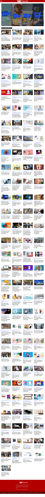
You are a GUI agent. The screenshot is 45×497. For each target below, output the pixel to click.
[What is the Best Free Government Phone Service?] (39, 354)
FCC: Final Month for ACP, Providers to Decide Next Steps (16, 217)
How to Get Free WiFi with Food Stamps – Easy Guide (5, 232)
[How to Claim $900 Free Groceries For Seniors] (39, 181)
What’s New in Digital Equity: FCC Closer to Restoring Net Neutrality (38, 53)
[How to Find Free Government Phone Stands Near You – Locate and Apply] (28, 225)
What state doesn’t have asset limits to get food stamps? (17, 347)
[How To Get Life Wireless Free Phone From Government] (39, 138)
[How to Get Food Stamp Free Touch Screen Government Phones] (28, 326)
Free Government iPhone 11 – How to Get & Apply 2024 (17, 101)
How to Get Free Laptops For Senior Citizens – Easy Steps (5, 131)
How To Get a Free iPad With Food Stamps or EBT (16, 261)
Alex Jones (19, 24)
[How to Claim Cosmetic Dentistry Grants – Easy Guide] (39, 396)
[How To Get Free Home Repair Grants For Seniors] (17, 240)
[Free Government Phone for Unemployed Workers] (6, 240)
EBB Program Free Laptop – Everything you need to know (5, 203)
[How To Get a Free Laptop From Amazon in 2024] (28, 396)
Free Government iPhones (6, 28)
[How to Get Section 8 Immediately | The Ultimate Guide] (17, 296)
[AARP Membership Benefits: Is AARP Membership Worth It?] (28, 253)
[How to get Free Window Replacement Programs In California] (6, 32)
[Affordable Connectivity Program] (28, 296)
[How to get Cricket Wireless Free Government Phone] (28, 282)
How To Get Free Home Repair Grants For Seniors (16, 247)
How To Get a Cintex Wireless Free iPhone (16, 433)
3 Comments (15, 24)
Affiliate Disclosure (15, 492)
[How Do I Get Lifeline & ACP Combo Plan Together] (39, 383)
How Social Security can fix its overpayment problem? (39, 302)
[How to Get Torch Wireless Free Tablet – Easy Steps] (39, 32)
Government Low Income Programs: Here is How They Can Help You (28, 432)
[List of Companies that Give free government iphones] (39, 92)
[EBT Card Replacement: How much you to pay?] (17, 32)
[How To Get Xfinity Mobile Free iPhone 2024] (6, 425)
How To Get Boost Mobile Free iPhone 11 (27, 419)
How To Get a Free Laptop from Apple (27, 448)
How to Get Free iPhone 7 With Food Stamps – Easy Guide (6, 68)
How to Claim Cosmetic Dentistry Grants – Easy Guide (38, 403)
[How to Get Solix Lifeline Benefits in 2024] (28, 122)
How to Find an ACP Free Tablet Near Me (5, 173)
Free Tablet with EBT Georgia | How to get (27, 173)
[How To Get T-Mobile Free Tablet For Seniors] (6, 211)
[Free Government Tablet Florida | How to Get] (17, 122)
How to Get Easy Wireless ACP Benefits (27, 461)
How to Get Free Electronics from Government (26, 247)
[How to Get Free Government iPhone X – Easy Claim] (28, 340)
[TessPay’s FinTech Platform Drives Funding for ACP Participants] (17, 181)
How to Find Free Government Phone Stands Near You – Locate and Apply (27, 232)
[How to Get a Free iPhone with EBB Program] (17, 368)
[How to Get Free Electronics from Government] (28, 240)
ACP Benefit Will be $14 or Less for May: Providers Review (39, 446)
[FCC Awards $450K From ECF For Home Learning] (6, 468)
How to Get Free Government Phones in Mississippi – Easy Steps (28, 274)
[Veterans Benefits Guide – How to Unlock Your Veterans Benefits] (17, 225)
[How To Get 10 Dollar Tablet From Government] (39, 152)
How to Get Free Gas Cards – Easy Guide (27, 67)
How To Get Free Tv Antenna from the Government (16, 389)
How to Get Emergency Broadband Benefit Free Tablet (27, 204)
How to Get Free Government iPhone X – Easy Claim (28, 347)
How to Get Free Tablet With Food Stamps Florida (38, 274)
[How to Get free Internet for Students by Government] (28, 311)
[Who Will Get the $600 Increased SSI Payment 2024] (39, 107)
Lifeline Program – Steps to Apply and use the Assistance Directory (6, 19)
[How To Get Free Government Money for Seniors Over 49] (28, 211)
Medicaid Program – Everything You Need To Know (17, 360)
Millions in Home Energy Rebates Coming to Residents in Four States (39, 203)
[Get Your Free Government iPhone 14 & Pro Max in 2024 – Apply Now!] (39, 76)
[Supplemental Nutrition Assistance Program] (39, 454)
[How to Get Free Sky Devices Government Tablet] (17, 411)
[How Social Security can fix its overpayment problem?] (39, 296)
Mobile (28, 16)
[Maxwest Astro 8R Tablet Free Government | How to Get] (6, 396)
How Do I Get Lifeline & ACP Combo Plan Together (39, 390)
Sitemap (18, 494)
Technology (27, 37)
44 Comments (26, 23)
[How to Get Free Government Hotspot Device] (17, 396)
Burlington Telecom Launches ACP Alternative (27, 374)
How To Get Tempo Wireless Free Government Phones (16, 145)
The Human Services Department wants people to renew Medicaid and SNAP (5, 289)
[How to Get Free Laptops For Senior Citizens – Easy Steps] (6, 122)
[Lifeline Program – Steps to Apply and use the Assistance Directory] (28, 107)
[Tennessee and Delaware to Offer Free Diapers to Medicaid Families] (6, 368)
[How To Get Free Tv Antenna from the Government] (17, 383)
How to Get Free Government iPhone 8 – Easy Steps (38, 318)
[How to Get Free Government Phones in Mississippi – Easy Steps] (28, 267)
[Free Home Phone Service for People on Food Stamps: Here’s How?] (6, 181)
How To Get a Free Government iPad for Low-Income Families (17, 20)
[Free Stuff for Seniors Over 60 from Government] (39, 225)
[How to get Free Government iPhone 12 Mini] (28, 76)
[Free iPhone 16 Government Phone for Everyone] (6, 92)
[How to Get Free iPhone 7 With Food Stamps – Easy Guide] (6, 60)
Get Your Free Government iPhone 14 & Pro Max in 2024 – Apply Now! (38, 20)
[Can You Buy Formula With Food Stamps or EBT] (17, 46)
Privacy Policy (30, 492)
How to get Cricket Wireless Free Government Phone (27, 288)
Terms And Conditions (23, 492)
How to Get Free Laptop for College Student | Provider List (6, 85)
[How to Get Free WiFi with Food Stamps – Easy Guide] (6, 225)
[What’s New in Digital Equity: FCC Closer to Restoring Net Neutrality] (39, 46)
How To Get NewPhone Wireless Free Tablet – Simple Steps (27, 390)
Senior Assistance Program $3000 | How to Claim (39, 347)
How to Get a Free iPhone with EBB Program (15, 376)
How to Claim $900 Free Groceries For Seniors (39, 187)
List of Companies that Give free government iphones (38, 99)
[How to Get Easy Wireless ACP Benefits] (28, 454)
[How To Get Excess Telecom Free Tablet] (6, 354)
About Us (7, 494)
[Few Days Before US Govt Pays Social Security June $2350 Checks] (28, 181)
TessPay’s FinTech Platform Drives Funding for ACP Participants (15, 188)
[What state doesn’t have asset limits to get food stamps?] (17, 340)
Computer (4, 80)
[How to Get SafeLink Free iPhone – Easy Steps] (17, 60)
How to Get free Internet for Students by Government (28, 318)
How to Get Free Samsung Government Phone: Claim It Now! (5, 53)
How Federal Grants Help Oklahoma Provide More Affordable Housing (6, 418)
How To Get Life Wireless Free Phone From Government (38, 145)
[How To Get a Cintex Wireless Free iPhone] (17, 425)
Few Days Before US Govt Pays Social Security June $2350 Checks (27, 188)
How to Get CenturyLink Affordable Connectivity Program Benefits (17, 174)
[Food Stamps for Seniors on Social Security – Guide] (39, 122)
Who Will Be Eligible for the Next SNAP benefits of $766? (28, 158)
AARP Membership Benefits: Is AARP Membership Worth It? (27, 260)
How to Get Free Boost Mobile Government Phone (5, 144)
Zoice (11, 494)
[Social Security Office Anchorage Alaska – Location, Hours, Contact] (39, 211)
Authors (40, 492)
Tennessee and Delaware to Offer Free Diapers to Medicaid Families (5, 375)
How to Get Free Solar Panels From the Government (27, 145)
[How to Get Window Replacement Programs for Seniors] (6, 340)
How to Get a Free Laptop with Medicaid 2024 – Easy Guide (5, 275)
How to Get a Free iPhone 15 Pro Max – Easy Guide (5, 304)
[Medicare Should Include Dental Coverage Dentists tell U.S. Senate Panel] (17, 282)
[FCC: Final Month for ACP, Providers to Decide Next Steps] (17, 211)
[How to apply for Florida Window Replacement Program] (17, 454)
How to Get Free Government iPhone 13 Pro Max (38, 246)
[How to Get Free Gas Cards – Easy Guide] (28, 60)
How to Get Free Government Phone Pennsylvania (38, 433)
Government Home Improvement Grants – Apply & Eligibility (5, 390)
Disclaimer (10, 492)
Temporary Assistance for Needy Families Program (16, 204)
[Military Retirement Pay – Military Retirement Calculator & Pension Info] (6, 311)
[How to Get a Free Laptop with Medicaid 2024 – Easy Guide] (6, 267)
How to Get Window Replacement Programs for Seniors (6, 347)
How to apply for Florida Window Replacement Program (16, 461)
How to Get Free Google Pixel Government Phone (6, 460)
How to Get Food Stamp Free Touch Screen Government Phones (28, 333)
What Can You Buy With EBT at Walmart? (5, 260)
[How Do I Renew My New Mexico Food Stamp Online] (17, 440)
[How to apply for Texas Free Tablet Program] (39, 368)
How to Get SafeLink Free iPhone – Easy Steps (16, 68)
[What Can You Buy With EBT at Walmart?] (6, 253)
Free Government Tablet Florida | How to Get (16, 129)
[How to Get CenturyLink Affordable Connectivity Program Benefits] (17, 167)
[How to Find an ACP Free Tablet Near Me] (6, 167)
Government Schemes (6, 14)
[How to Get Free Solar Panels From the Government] (28, 138)
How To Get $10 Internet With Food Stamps (38, 418)
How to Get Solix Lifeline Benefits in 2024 (27, 129)
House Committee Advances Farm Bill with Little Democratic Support (38, 173)
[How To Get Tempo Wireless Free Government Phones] (17, 138)
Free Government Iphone (17, 15)
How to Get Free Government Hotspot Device (16, 403)
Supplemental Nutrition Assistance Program (39, 460)
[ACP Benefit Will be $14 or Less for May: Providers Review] (39, 440)
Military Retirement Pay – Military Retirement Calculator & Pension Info (5, 318)
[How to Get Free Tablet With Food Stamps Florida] (39, 267)
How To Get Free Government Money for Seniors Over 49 (27, 217)
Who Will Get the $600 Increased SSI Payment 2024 (38, 114)
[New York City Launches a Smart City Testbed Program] (6, 440)
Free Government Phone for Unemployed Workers (6, 247)
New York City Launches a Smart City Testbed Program (6, 446)
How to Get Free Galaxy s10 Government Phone (38, 332)
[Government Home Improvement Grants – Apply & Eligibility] (6, 383)
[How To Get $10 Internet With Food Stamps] (39, 411)
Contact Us (4, 494)
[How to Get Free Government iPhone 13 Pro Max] (39, 240)
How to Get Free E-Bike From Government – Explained (5, 334)
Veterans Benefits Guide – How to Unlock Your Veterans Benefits (17, 232)
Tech (14, 14)
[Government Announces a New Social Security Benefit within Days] (17, 311)
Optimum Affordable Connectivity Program (38, 288)
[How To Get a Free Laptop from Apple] (28, 440)
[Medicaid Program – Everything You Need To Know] (17, 354)
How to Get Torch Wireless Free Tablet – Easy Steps (38, 39)
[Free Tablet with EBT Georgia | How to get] (28, 167)
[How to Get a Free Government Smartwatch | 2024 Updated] (6, 152)
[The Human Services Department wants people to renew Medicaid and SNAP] (6, 282)
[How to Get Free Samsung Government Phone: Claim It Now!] (6, 46)
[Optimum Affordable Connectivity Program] (39, 282)
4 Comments (36, 24)
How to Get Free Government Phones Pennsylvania (27, 53)
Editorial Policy (4, 492)
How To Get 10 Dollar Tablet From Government (38, 159)
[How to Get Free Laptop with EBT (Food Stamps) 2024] (28, 32)
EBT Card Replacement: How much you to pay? (17, 38)
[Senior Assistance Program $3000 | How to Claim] (39, 340)
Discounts (4, 429)
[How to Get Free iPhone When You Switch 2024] (39, 253)
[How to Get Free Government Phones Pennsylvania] (28, 46)
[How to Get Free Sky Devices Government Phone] (28, 354)
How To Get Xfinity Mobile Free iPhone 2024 (5, 433)
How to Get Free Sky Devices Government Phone (27, 361)
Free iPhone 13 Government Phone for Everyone (27, 19)
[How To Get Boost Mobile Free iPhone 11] (28, 411)
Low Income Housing (15, 300)
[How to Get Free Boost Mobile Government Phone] (6, 138)
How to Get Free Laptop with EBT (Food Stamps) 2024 (28, 40)
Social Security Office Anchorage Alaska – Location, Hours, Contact (38, 217)
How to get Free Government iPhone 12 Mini (27, 85)
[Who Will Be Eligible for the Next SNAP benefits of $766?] (28, 152)
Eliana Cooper (4, 24)
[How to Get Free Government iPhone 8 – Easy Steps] (39, 311)
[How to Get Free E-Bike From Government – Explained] (6, 326)
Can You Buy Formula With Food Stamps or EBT (16, 53)
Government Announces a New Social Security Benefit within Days (17, 317)
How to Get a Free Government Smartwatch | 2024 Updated (5, 159)
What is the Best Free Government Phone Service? (38, 361)
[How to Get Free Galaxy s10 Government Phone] (39, 326)
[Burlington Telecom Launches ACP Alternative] (28, 368)
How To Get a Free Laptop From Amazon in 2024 (27, 404)
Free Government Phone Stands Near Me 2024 (17, 83)
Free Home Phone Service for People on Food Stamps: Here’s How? (5, 189)
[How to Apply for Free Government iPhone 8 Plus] (39, 60)
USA (3, 15)
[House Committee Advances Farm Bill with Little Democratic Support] (39, 167)
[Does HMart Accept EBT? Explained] (6, 107)
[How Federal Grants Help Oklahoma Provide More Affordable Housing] (6, 411)
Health (20, 344)
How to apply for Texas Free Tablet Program (38, 375)
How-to (14, 18)
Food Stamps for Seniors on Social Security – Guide (37, 129)
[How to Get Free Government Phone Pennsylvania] (39, 425)
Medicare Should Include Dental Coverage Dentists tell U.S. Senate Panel (16, 289)
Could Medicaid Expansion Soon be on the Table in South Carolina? (16, 274)
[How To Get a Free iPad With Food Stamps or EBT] (17, 253)
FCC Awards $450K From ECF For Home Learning (5, 474)
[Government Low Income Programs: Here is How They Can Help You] (28, 425)
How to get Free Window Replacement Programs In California (5, 39)
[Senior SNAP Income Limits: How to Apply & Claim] (17, 326)
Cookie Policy (36, 492)
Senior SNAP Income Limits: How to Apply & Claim (17, 333)
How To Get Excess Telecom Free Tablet (5, 360)
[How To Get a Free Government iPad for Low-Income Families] (17, 107)
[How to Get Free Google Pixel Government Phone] (6, 454)
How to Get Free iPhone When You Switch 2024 (38, 261)
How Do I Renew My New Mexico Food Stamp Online (16, 447)
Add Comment (5, 23)
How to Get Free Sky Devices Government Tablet (16, 418)
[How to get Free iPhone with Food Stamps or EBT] (17, 152)
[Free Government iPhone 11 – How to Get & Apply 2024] (17, 92)
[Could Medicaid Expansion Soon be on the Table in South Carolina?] (17, 267)
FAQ (3, 11)
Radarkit (14, 494)
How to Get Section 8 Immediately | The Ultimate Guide (16, 303)
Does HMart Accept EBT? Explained (5, 113)
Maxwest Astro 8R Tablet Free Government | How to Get (5, 404)
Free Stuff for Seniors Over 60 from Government (38, 232)
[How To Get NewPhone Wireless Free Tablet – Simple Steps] (28, 383)
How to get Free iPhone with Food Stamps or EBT (17, 160)
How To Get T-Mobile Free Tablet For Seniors (6, 217)
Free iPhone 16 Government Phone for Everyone (5, 98)
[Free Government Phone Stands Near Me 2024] (17, 76)
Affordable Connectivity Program (28, 303)
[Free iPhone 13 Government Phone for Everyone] (28, 92)
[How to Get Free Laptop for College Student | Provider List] (6, 76)
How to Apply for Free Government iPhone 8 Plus (38, 69)
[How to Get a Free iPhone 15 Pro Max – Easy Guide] (6, 296)
